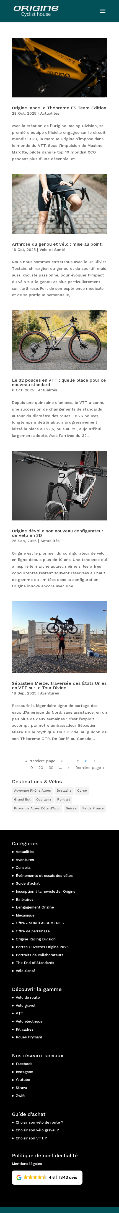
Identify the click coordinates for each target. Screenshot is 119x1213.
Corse (82, 790)
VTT (19, 1013)
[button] (47, 1178)
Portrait (63, 799)
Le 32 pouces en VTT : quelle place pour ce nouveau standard (59, 382)
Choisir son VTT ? (31, 1138)
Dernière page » (89, 767)
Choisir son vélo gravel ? (37, 1130)
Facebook (24, 1064)
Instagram (24, 1072)
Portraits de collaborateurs (39, 955)
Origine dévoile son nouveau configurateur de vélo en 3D (57, 533)
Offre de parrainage (33, 931)
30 (51, 767)
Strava (21, 1088)
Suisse (71, 808)
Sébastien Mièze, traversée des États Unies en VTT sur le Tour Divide (59, 685)
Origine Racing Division (36, 939)
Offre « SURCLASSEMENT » (40, 923)
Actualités (49, 113)
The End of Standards (35, 963)
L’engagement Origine (35, 907)
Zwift (20, 1096)
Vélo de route (28, 997)
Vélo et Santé (52, 249)
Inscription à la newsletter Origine (46, 891)
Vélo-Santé (25, 971)
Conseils (23, 867)
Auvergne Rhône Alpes (32, 790)
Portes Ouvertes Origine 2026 (42, 947)
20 (40, 767)
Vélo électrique (29, 1021)
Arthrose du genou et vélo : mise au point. (57, 244)
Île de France (93, 808)
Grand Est (22, 799)
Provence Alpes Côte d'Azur (37, 808)
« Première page (40, 761)
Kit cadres (24, 1029)
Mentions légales (27, 1164)
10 (31, 767)
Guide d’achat (28, 883)
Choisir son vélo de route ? (39, 1122)
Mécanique (25, 915)
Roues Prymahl (29, 1037)
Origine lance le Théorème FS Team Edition (59, 107)
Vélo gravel (25, 1005)
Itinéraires (24, 899)
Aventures (49, 693)
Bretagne (64, 790)
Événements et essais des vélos (44, 876)
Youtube (23, 1080)
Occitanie (43, 799)
